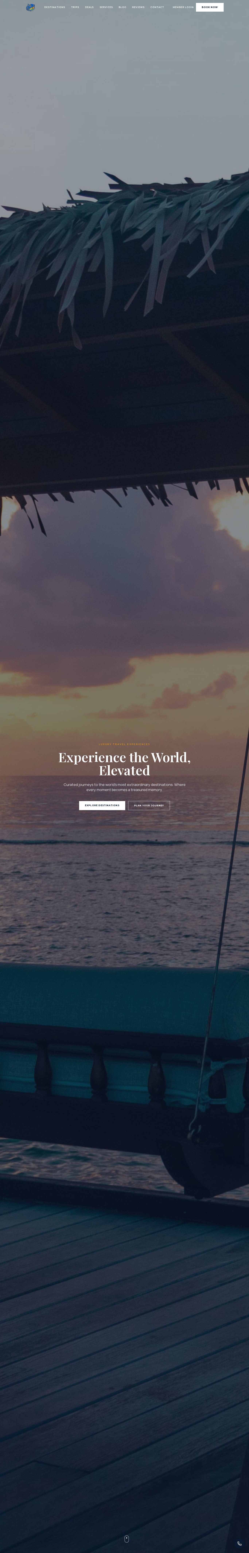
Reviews (138, 7)
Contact (157, 7)
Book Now (210, 7)
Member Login (183, 7)
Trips (75, 7)
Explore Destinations (102, 805)
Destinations (54, 7)
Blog (122, 7)
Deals (89, 7)
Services (106, 7)
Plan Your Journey (149, 805)
